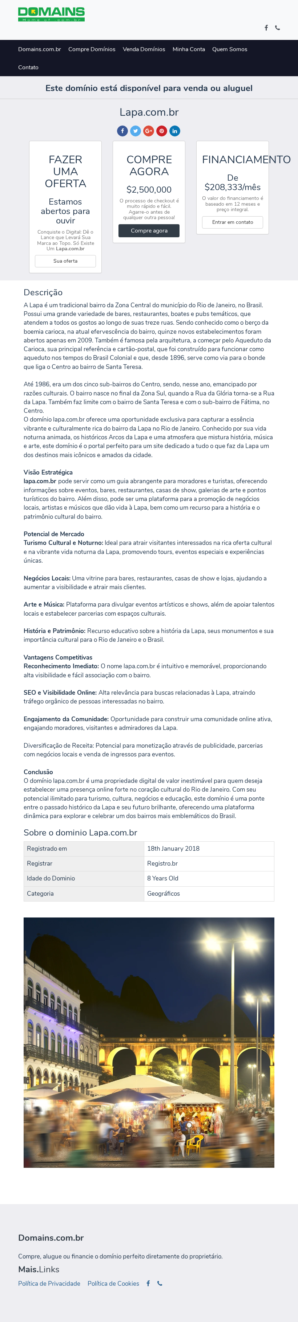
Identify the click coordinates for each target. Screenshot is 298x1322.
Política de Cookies (113, 1284)
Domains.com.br (39, 49)
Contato (28, 67)
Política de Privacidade (49, 1284)
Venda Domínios (144, 49)
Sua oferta (65, 261)
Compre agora (149, 231)
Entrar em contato (232, 222)
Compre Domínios (92, 49)
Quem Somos (229, 49)
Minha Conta (189, 49)
